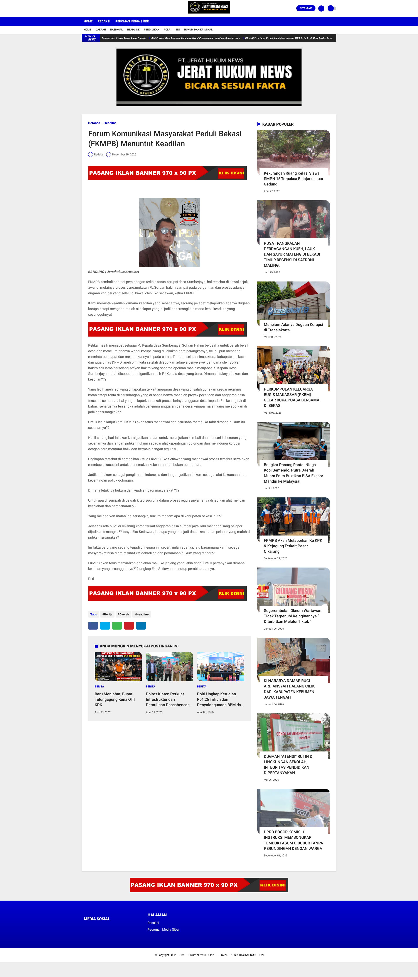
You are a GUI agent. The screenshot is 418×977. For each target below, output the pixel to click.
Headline (133, 29)
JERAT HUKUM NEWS (191, 955)
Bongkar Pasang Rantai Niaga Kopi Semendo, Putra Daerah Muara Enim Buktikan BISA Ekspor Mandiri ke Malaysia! (293, 472)
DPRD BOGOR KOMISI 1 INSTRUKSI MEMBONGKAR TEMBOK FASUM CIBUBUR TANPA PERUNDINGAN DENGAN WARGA (293, 840)
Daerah (101, 29)
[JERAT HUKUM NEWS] (209, 14)
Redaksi (104, 21)
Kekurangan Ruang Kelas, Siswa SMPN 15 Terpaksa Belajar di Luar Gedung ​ (293, 178)
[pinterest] (129, 626)
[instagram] (94, 8)
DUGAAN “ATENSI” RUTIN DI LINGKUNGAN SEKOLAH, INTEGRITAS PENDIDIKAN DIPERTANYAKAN (289, 764)
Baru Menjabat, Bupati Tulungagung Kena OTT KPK (115, 699)
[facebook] (83, 8)
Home (88, 21)
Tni (178, 29)
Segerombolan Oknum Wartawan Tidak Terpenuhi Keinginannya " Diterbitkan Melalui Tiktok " (292, 616)
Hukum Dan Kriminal (198, 29)
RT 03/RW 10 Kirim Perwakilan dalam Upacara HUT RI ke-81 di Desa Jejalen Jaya (263, 38)
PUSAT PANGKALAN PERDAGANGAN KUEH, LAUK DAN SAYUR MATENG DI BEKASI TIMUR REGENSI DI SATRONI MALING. (292, 254)
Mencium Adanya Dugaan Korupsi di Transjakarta (293, 327)
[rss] (126, 927)
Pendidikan (151, 29)
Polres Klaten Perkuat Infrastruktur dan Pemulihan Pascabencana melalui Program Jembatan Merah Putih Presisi (169, 700)
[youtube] (100, 8)
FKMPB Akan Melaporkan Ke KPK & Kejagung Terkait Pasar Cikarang (293, 546)
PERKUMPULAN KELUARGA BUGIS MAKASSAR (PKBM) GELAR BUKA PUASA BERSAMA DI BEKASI (291, 397)
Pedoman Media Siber (132, 21)
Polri (167, 29)
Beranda (94, 123)
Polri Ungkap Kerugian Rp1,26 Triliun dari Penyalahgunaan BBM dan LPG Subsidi (220, 700)
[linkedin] (141, 626)
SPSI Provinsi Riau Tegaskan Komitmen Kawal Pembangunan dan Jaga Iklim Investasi (170, 38)
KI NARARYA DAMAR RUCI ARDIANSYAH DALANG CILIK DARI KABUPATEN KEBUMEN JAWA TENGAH (289, 688)
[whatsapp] (117, 626)
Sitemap (306, 8)
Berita (108, 614)
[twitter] (89, 8)
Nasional (116, 29)
